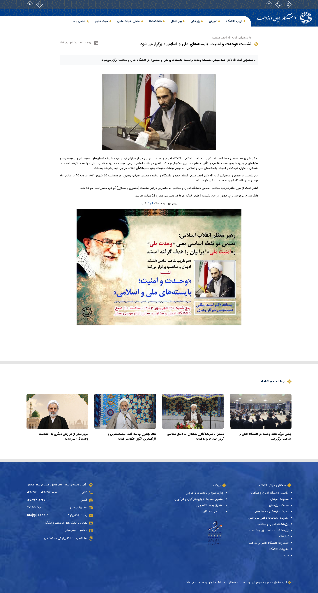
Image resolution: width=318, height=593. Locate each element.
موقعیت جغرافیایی (75, 531)
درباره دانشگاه (234, 21)
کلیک (150, 203)
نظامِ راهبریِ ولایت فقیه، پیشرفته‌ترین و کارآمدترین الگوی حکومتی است (132, 436)
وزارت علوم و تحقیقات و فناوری (204, 492)
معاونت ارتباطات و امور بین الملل (268, 517)
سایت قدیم (101, 21)
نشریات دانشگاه (279, 549)
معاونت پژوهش (279, 505)
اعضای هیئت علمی (128, 21)
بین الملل (176, 21)
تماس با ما (79, 21)
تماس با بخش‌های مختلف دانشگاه (65, 523)
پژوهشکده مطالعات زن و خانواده (269, 530)
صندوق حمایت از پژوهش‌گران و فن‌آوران (198, 499)
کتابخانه (284, 536)
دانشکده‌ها (155, 21)
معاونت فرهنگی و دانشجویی (271, 511)
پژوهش (195, 21)
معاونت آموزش (279, 499)
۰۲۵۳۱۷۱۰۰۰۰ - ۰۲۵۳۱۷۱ (41, 492)
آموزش (213, 21)
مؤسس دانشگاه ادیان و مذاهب (269, 492)
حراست (284, 555)
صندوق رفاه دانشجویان (209, 505)
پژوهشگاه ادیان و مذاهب (273, 524)
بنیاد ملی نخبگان (213, 511)
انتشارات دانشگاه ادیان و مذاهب (269, 543)
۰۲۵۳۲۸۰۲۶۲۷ (35, 500)
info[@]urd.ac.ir (37, 515)
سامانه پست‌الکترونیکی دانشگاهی (65, 538)
